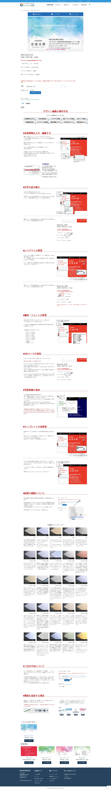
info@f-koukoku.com (27, 780)
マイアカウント (75, 4)
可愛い (30, 99)
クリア (65, 86)
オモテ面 (26, 10)
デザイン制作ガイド (80, 1)
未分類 (37, 99)
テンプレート (58, 4)
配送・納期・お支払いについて (63, 1)
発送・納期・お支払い (39, 778)
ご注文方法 (72, 1)
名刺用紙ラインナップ (54, 776)
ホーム (22, 10)
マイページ (36, 776)
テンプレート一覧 (53, 774)
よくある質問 (88, 1)
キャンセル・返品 (38, 780)
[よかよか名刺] (28, 4)
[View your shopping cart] (89, 4)
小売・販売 (31, 10)
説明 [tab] (23, 103)
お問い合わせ (84, 4)
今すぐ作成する (28, 740)
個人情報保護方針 (67, 778)
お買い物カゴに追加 (35, 92)
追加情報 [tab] (28, 103)
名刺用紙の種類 (50, 4)
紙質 (22, 86)
